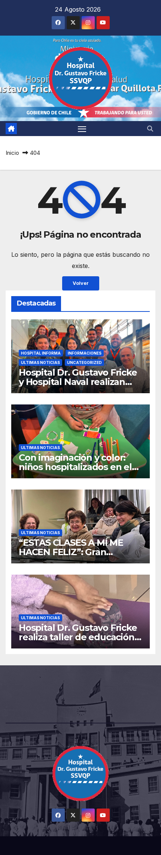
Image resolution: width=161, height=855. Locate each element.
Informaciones (84, 353)
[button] (150, 128)
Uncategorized (84, 362)
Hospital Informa (41, 353)
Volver (81, 283)
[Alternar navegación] (82, 128)
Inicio (12, 152)
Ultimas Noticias (40, 362)
